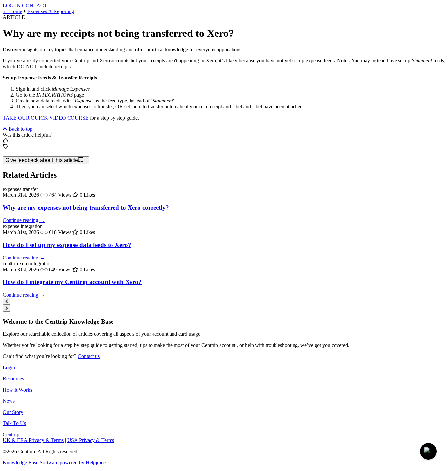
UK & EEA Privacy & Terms (33, 440)
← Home (12, 11)
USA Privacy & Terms (90, 440)
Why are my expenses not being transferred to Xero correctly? (86, 207)
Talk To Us (14, 423)
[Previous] (6, 301)
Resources (13, 378)
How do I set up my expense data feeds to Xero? (67, 244)
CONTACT (34, 5)
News (9, 401)
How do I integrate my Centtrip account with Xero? (72, 282)
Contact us (89, 356)
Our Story (13, 412)
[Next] (6, 308)
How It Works (17, 389)
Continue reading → (24, 220)
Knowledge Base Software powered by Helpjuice (54, 462)
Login (9, 367)
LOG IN (12, 5)
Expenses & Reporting (50, 11)
